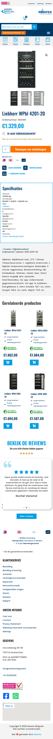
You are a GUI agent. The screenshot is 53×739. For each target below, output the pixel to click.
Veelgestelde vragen (13, 589)
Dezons (37, 734)
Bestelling (7, 566)
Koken (48, 44)
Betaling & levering (12, 570)
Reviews (7, 597)
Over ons (7, 616)
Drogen (15, 44)
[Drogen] (15, 39)
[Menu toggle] (48, 33)
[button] (46, 55)
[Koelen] (37, 39)
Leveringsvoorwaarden (14, 578)
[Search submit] (34, 26)
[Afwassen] (26, 39)
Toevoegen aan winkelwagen (30, 149)
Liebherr (6, 206)
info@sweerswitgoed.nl (14, 668)
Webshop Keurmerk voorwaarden (19, 627)
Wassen (5, 44)
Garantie (7, 574)
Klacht (6, 593)
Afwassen (26, 44)
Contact (7, 620)
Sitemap (7, 631)
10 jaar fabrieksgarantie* (13, 236)
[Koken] (47, 39)
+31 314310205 (9, 675)
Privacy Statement (12, 624)
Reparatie (8, 581)
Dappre (6, 600)
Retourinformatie (11, 585)
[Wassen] (5, 39)
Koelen (37, 44)
